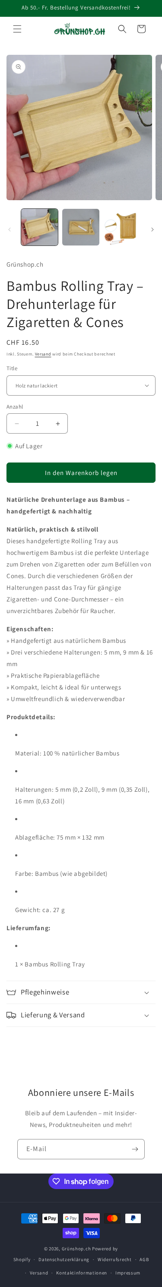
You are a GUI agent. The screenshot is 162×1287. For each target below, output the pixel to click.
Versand (43, 354)
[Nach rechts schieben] (152, 229)
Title (11, 368)
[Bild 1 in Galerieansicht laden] (39, 227)
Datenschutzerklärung (63, 1259)
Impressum (127, 1273)
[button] (17, 28)
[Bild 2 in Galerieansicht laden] (80, 227)
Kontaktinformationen (81, 1273)
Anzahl (14, 406)
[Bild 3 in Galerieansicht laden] (122, 227)
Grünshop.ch (76, 1249)
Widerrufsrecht (115, 1259)
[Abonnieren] (134, 1149)
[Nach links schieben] (9, 229)
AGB (144, 1259)
